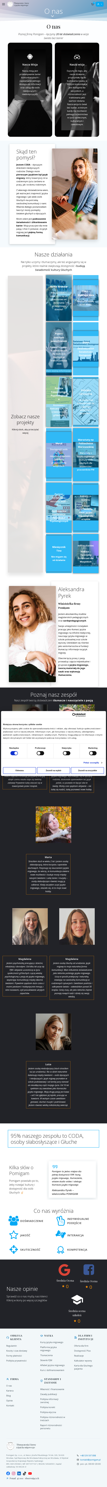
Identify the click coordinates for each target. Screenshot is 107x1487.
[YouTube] (30, 1473)
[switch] (40, 753)
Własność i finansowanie (52, 1389)
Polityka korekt (47, 1407)
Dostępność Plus (82, 1350)
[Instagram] (13, 1473)
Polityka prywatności (16, 1360)
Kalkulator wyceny (83, 1360)
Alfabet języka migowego (52, 1365)
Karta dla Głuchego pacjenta (83, 1367)
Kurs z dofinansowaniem (52, 1370)
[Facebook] (8, 1473)
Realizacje (79, 1355)
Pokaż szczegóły (91, 763)
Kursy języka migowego (51, 1342)
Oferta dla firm (81, 1345)
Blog (8, 1395)
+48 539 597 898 (88, 1455)
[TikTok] (24, 1473)
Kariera (9, 1390)
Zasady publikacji (48, 1394)
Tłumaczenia (46, 1355)
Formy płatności (14, 1355)
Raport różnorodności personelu (51, 1427)
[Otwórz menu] (3, 4)
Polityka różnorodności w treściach (52, 1419)
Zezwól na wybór (53, 770)
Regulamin (11, 1345)
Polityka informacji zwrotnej (49, 1401)
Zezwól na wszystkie (87, 770)
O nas (9, 1385)
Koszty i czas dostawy (16, 1350)
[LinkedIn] (19, 1473)
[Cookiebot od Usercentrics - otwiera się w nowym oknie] (74, 715)
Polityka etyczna (48, 1412)
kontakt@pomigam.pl (90, 1459)
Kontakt (10, 1405)
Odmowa (19, 770)
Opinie (9, 1400)
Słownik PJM (46, 1360)
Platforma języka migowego (48, 1349)
